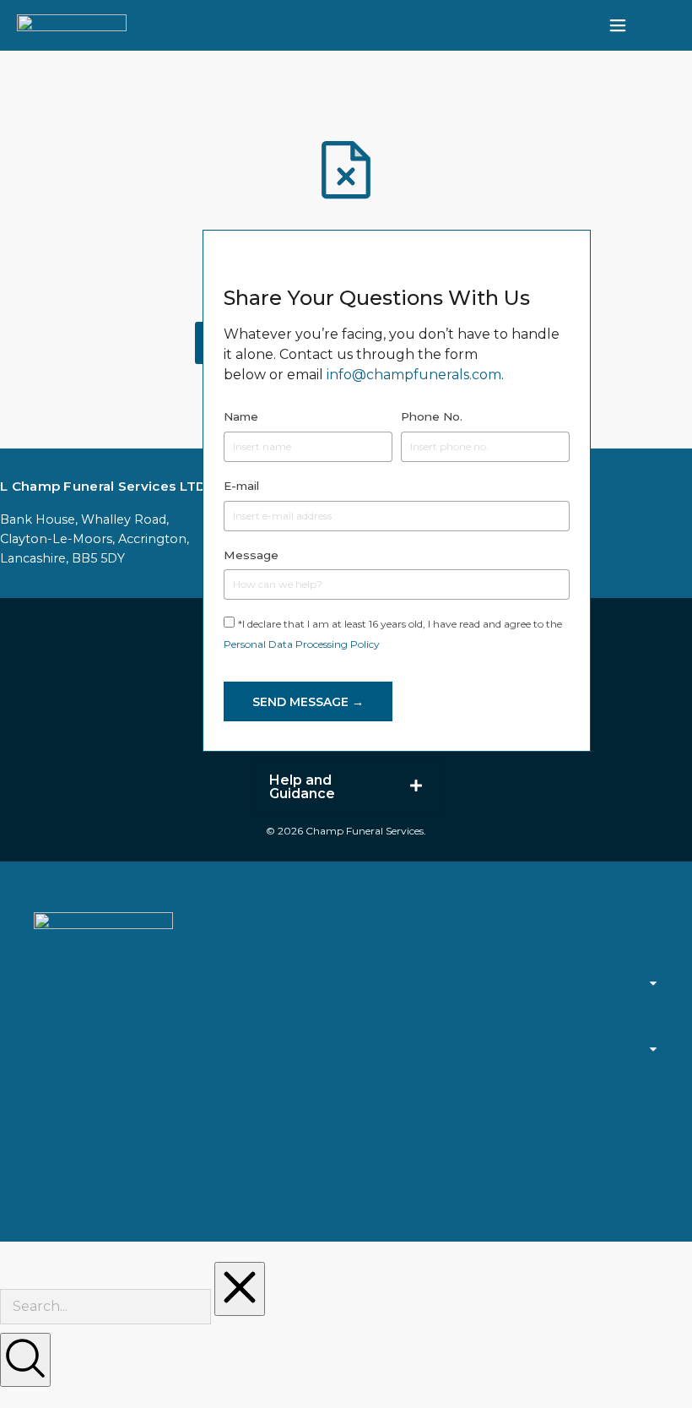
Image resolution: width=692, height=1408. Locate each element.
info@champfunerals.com (414, 375)
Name (241, 416)
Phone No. (431, 416)
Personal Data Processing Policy (302, 644)
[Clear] (239, 1289)
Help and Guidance (302, 787)
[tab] (346, 787)
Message (251, 555)
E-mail (241, 485)
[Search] (25, 1360)
